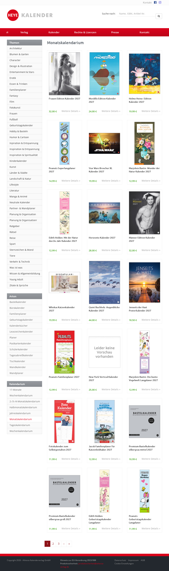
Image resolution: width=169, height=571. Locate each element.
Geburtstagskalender (21, 125)
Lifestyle (14, 184)
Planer (13, 337)
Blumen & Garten (19, 54)
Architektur (16, 48)
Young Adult (16, 279)
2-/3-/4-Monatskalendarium (25, 401)
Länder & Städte (18, 172)
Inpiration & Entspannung (24, 143)
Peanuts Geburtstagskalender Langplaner (140, 519)
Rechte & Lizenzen (85, 32)
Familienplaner (18, 89)
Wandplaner (16, 373)
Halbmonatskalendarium (23, 407)
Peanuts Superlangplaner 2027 (62, 170)
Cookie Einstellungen (124, 563)
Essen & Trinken (18, 83)
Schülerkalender (19, 349)
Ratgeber (15, 226)
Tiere (12, 255)
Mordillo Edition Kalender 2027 (102, 100)
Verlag (24, 32)
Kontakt (147, 2)
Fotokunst (15, 107)
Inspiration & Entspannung (24, 149)
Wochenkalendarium (21, 431)
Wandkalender (18, 367)
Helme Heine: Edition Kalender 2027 (140, 100)
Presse (115, 32)
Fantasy (14, 95)
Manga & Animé (18, 196)
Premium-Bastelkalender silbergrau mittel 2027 (142, 448)
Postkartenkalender (20, 343)
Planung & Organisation (23, 214)
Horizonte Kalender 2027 (102, 237)
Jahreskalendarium (20, 413)
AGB (143, 560)
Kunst (13, 166)
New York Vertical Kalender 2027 (103, 378)
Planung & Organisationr (23, 220)
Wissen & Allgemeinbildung (25, 273)
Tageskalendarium (20, 425)
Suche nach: (109, 13)
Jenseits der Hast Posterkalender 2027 (140, 309)
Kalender (54, 32)
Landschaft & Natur (20, 178)
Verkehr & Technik (20, 261)
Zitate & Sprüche (19, 285)
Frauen (13, 113)
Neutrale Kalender (20, 202)
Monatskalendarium (21, 419)
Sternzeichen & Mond (22, 249)
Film (12, 101)
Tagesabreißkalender (21, 355)
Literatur (14, 190)
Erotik (13, 78)
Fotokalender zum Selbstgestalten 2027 (60, 448)
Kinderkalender (18, 160)
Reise (13, 237)
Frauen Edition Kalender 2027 (64, 98)
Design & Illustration (21, 66)
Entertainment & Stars (22, 72)
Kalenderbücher (19, 325)
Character (15, 60)
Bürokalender (17, 307)
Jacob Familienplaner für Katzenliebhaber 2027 (102, 448)
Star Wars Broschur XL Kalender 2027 (100, 170)
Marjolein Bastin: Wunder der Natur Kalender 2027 (144, 170)
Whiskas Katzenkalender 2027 (62, 309)
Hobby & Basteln (19, 131)
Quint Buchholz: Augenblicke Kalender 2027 (104, 309)
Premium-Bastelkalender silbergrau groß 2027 (62, 517)
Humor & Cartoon (19, 137)
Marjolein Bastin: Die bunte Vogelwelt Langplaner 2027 (143, 378)
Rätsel (13, 232)
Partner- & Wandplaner (22, 208)
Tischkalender (17, 361)
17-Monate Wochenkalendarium (21, 392)
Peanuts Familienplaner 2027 (64, 376)
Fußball (14, 119)
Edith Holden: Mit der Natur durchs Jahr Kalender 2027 (63, 239)
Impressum (133, 560)
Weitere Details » (71, 111)
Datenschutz (120, 560)
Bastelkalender (18, 302)
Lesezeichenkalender (21, 331)
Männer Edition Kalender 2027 (142, 239)
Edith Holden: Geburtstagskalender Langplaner (100, 519)
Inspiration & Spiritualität (24, 155)
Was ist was (16, 267)
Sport (13, 243)
